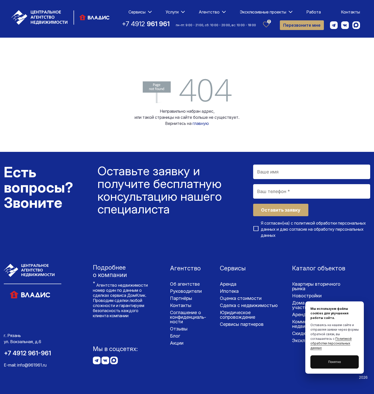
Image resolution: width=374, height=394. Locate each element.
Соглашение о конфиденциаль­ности (188, 317)
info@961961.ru (32, 365)
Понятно (334, 362)
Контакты (350, 11)
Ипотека (229, 291)
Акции (176, 343)
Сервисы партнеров (242, 324)
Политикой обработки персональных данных (331, 343)
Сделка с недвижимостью (249, 305)
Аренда (228, 284)
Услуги (172, 11)
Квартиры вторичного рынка (316, 286)
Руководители (186, 291)
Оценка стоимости (241, 298)
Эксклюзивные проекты (263, 11)
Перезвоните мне (302, 25)
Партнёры (181, 298)
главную (201, 123)
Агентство (209, 11)
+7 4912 (146, 24)
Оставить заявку (280, 210)
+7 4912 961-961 (27, 353)
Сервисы (137, 11)
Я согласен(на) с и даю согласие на (313, 229)
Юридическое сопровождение (237, 315)
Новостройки (307, 295)
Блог (175, 336)
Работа (313, 11)
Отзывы (179, 328)
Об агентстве (185, 284)
